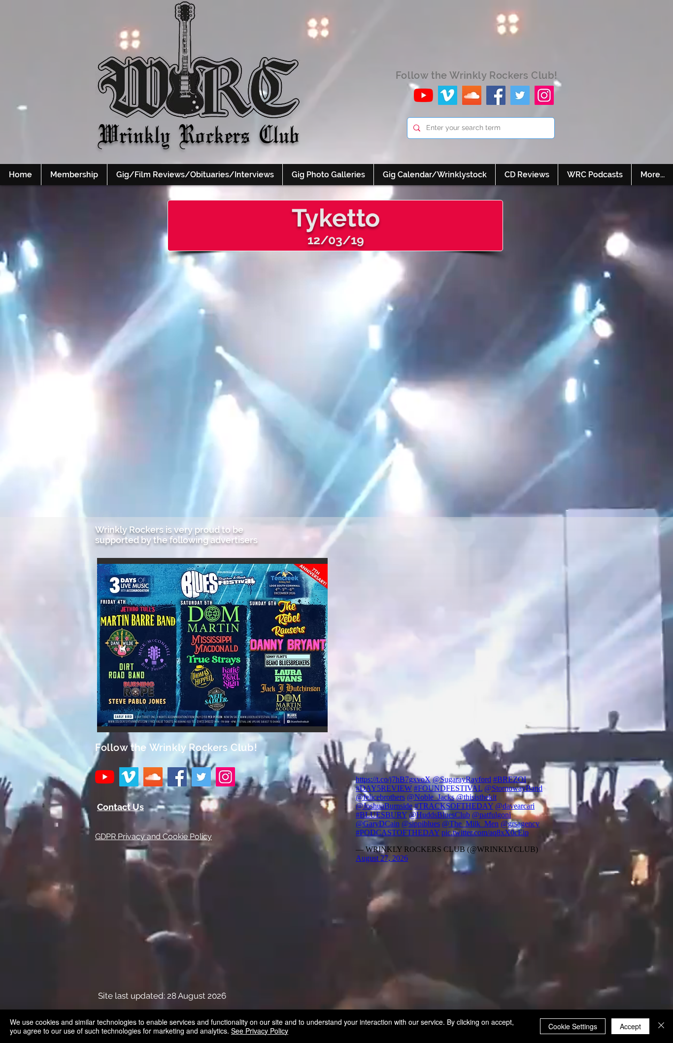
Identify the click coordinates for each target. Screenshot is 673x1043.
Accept (630, 1026)
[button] (212, 645)
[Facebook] (495, 95)
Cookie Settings (572, 1026)
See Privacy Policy (259, 1031)
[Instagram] (544, 95)
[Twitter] (520, 95)
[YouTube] (423, 95)
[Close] (661, 1026)
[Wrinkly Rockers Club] (447, 95)
